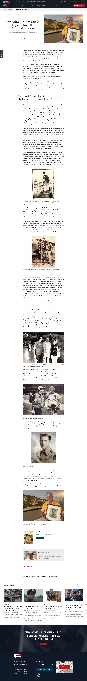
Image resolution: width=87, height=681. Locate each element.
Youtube (64, 1)
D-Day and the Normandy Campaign (49, 576)
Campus (27, 1)
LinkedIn (71, 1)
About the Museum (18, 669)
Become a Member (46, 654)
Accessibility (16, 678)
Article (23, 18)
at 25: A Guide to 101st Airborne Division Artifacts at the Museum (13, 608)
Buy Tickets (38, 654)
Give (56, 5)
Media (25, 669)
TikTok (68, 1)
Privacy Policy (16, 675)
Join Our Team (17, 671)
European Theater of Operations (33, 576)
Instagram (62, 1)
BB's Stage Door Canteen (41, 1)
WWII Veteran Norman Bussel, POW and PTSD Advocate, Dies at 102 (74, 607)
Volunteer (16, 673)
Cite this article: (29, 566)
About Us (50, 5)
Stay (22, 5)
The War (32, 5)
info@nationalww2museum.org (20, 664)
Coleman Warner (43, 553)
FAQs (25, 675)
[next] (82, 585)
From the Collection (8, 604)
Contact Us (26, 671)
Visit (17, 5)
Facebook (60, 1)
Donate (53, 654)
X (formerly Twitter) (66, 1)
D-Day (49, 61)
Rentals (25, 673)
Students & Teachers (41, 5)
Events (27, 5)
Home (5, 9)
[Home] (6, 4)
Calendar (33, 1)
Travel (18, 1)
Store (23, 1)
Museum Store (60, 654)
